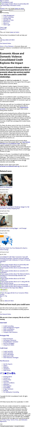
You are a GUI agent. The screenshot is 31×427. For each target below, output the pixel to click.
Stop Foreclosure (8, 338)
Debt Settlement (8, 330)
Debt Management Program (11, 327)
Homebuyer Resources (9, 340)
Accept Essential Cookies (7, 426)
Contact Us (6, 378)
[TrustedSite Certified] (4, 290)
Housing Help (7, 18)
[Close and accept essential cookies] (1, 424)
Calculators (6, 368)
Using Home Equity (8, 345)
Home (1, 46)
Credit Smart (4, 348)
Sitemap (5, 390)
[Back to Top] (0, 263)
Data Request (7, 386)
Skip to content (4, 1)
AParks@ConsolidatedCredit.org (9, 166)
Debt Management (8, 15)
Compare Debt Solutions (10, 332)
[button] (15, 5)
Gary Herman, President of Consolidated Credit (15, 142)
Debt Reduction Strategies (11, 357)
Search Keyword (4, 10)
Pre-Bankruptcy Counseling (11, 392)
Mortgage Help (4, 335)
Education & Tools (8, 20)
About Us (6, 23)
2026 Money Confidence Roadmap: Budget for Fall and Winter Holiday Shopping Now (14, 207)
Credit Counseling (8, 17)
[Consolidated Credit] (6, 2)
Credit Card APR (8, 351)
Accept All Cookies (19, 426)
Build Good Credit (8, 356)
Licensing (6, 381)
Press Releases (9, 46)
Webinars (6, 367)
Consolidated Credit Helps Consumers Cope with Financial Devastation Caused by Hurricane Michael (14, 257)
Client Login (6, 24)
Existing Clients (7, 376)
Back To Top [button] (3, 296)
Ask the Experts (7, 364)
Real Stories (6, 21)
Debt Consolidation (8, 329)
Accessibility (6, 387)
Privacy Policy (7, 379)
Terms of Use (14, 420)
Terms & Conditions (8, 383)
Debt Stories (7, 370)
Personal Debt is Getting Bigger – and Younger (13, 228)
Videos (5, 365)
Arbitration (6, 384)
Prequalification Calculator (10, 342)
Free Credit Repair (8, 354)
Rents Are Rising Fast (6, 187)
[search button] (0, 7)
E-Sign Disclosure (8, 389)
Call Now (7, 40)
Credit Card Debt (8, 353)
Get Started (5, 43)
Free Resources (4, 361)
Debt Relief (3, 322)
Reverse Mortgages (8, 343)
